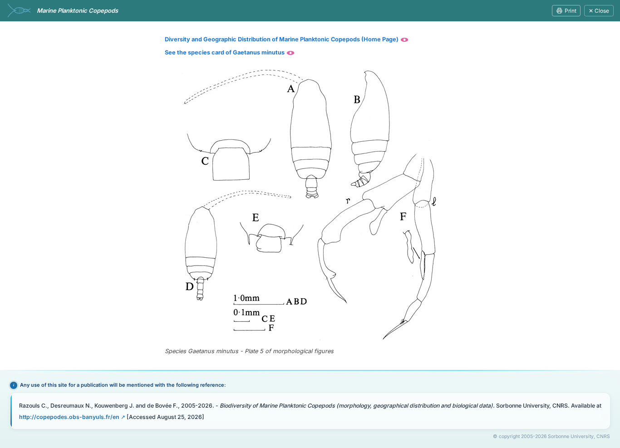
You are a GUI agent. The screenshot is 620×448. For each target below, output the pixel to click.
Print (570, 10)
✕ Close (599, 10)
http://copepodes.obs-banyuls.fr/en (69, 417)
